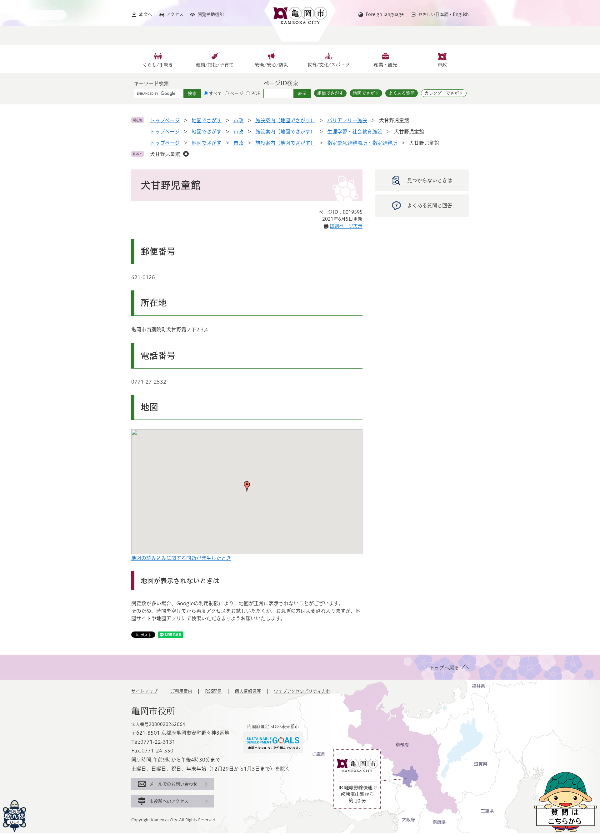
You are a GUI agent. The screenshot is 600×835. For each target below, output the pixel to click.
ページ (236, 93)
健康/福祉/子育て (215, 65)
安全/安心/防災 (271, 65)
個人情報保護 (248, 691)
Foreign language (385, 14)
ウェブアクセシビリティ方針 (302, 691)
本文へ (145, 14)
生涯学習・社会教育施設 (354, 131)
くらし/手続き (157, 65)
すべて (215, 93)
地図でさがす (366, 93)
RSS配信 (213, 691)
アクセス (174, 14)
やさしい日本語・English (443, 14)
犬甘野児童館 (165, 154)
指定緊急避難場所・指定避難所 (362, 142)
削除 (186, 154)
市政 (442, 65)
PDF (255, 93)
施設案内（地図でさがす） (285, 120)
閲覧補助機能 (211, 14)
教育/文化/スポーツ (328, 65)
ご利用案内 (181, 691)
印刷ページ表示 (346, 226)
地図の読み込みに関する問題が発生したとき (181, 558)
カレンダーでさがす (443, 93)
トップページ (165, 120)
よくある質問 (401, 93)
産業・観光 (385, 65)
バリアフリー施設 (347, 120)
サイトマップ (144, 691)
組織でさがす (330, 93)
